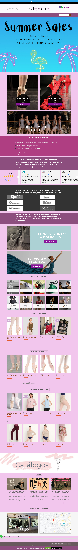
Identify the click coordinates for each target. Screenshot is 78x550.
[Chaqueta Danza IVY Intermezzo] (30, 402)
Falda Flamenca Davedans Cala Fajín (46, 337)
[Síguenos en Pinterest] (17, 9)
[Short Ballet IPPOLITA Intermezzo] (63, 402)
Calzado (13, 14)
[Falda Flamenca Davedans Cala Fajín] (47, 326)
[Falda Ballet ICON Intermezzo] (63, 433)
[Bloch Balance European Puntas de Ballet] (14, 326)
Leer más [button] (21, 182)
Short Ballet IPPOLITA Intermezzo (62, 413)
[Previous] (7, 333)
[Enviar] (70, 15)
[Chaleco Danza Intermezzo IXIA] (47, 402)
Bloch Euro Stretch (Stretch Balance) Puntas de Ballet (63, 376)
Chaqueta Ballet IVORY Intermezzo (30, 444)
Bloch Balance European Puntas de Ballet (13, 338)
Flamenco (19, 14)
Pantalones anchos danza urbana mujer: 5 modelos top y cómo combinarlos (61, 492)
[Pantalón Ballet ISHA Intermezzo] (14, 433)
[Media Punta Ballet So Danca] (47, 364)
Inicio (8, 545)
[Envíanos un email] (15, 9)
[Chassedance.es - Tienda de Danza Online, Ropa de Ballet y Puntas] (39, 8)
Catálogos (33, 545)
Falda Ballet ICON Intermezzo (61, 444)
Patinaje (44, 14)
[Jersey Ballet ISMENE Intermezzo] (47, 433)
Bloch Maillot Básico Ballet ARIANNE (30, 337)
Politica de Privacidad (63, 545)
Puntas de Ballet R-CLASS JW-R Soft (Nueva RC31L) (14, 376)
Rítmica (38, 14)
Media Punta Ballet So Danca (45, 375)
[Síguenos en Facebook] (8, 9)
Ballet (8, 14)
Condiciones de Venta (15, 545)
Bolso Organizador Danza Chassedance (63, 337)
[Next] (71, 333)
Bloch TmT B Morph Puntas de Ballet (30, 375)
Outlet (48, 14)
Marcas (53, 14)
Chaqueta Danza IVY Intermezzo (29, 413)
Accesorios (32, 14)
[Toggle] (1, 540)
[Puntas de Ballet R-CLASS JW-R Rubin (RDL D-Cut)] (14, 402)
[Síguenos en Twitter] (13, 9)
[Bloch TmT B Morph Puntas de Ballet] (30, 364)
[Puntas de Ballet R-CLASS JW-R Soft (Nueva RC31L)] (14, 364)
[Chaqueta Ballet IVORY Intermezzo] (30, 433)
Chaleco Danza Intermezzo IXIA (45, 413)
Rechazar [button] (53, 548)
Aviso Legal (46, 545)
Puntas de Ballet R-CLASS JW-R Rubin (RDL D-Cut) (14, 414)
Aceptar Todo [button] (47, 548)
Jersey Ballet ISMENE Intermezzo (46, 444)
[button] (77, 177)
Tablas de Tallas (39, 545)
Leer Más (39, 501)
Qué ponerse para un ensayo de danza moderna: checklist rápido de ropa (39, 492)
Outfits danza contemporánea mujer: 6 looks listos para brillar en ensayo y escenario (17, 493)
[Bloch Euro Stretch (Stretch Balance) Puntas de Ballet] (63, 364)
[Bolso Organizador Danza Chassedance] (63, 326)
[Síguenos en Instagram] (10, 9)
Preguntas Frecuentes (25, 545)
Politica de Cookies (53, 545)
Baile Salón (25, 14)
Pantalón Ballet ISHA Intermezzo (13, 444)
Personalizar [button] (59, 548)
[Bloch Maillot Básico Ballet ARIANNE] (30, 326)
